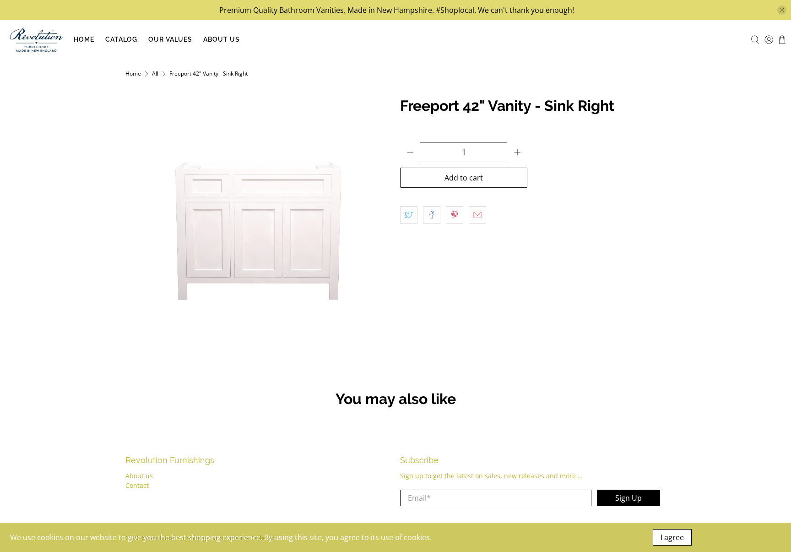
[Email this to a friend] (477, 215)
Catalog (121, 39)
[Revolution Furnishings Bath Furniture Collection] (36, 39)
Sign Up (628, 498)
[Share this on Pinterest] (454, 215)
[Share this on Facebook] (431, 215)
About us (139, 475)
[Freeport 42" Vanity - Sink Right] (258, 230)
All (155, 74)
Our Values (170, 39)
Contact (137, 485)
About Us (221, 39)
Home (84, 39)
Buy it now (596, 178)
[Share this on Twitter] (408, 215)
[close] (781, 10)
